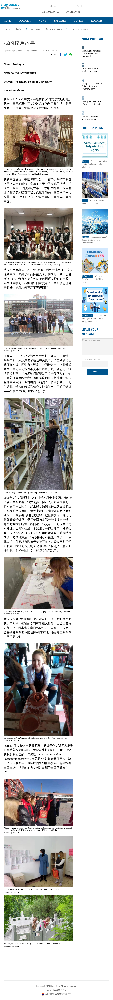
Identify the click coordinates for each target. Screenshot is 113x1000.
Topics (78, 20)
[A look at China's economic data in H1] (95, 185)
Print (54, 54)
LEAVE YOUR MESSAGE (90, 331)
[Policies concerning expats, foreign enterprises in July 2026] (95, 145)
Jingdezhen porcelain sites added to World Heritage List (91, 53)
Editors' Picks (92, 128)
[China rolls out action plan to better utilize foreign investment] (95, 300)
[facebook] (60, 54)
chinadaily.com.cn (51, 12)
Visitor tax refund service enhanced (90, 69)
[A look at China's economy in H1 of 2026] (95, 260)
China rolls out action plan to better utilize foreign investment (94, 318)
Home (7, 20)
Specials (60, 20)
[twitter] (65, 54)
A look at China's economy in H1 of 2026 (92, 279)
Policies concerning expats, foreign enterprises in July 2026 (94, 164)
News (42, 20)
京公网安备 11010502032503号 (58, 994)
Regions (96, 20)
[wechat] (70, 54)
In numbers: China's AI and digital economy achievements (94, 240)
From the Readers (78, 28)
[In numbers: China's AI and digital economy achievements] (95, 221)
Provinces (35, 28)
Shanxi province (55, 28)
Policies (25, 20)
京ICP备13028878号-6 (56, 990)
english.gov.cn (73, 12)
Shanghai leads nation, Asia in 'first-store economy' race (92, 86)
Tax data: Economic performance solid (91, 117)
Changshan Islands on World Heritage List (92, 102)
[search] (78, 6)
